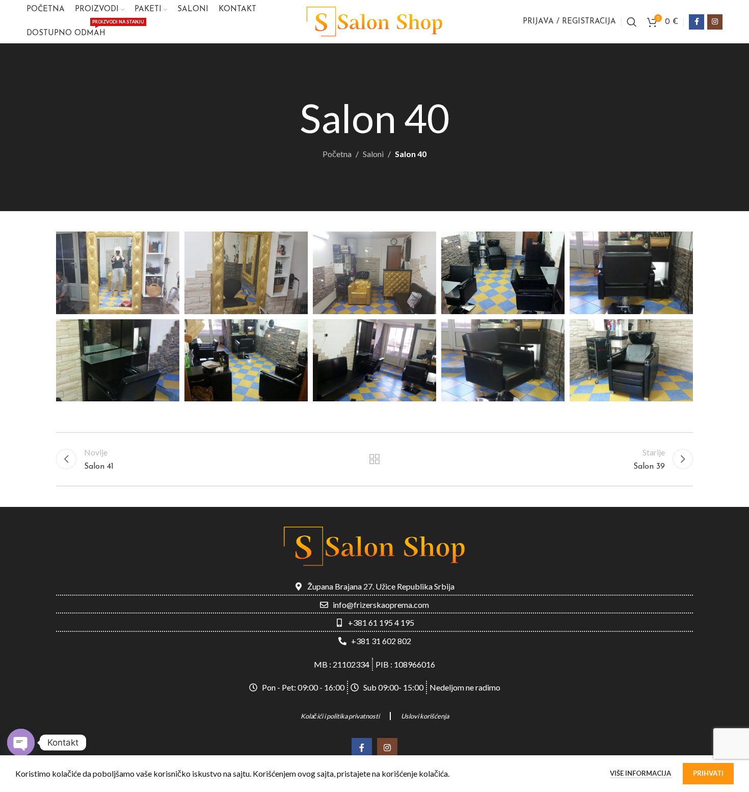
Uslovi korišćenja (425, 716)
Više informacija (641, 773)
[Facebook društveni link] (696, 22)
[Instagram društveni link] (715, 22)
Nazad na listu (375, 459)
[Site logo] (374, 20)
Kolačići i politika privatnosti (340, 716)
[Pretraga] (632, 22)
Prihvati (708, 773)
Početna (337, 154)
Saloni (373, 154)
